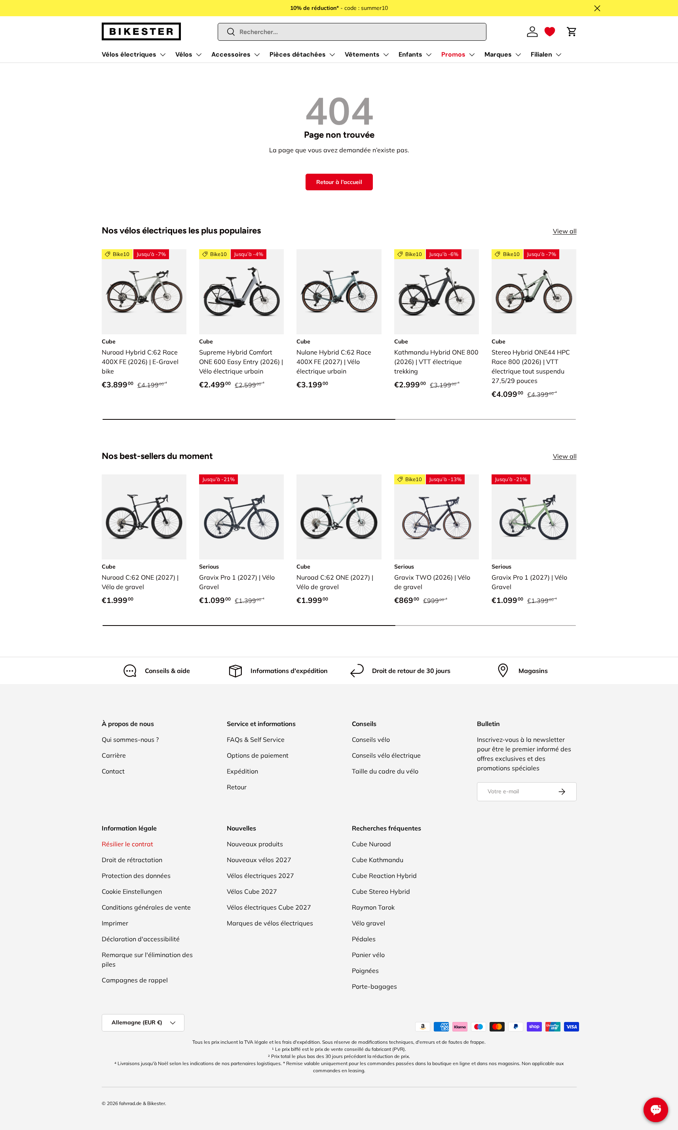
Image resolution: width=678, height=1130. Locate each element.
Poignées (365, 971)
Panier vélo (368, 955)
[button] (549, 31)
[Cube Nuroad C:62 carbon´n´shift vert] (144, 516)
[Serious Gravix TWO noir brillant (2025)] (436, 516)
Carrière (114, 755)
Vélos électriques (129, 54)
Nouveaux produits (255, 844)
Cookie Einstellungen (132, 891)
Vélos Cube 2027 (252, 891)
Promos (453, 54)
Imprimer (115, 923)
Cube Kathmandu (377, 860)
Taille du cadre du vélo (385, 771)
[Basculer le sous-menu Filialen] (558, 54)
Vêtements (362, 54)
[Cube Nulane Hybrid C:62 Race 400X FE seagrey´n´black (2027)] (338, 291)
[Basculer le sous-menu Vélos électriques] (162, 54)
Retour (237, 787)
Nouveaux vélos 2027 (259, 860)
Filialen (541, 54)
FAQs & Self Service (256, 739)
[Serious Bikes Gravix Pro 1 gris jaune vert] (534, 516)
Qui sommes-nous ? (130, 739)
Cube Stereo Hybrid (381, 891)
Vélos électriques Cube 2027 (269, 907)
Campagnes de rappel (135, 980)
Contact (113, 771)
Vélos (183, 54)
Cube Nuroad (371, 844)
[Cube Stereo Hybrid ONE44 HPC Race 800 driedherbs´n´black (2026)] (534, 291)
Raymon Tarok (373, 907)
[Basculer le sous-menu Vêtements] (386, 54)
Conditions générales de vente (146, 907)
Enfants (410, 54)
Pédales (364, 939)
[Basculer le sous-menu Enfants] (428, 54)
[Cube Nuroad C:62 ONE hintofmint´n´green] (338, 516)
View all (565, 231)
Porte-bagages (374, 986)
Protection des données (136, 876)
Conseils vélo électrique (386, 755)
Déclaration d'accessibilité (141, 939)
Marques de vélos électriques (270, 923)
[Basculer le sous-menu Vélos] (198, 54)
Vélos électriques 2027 (260, 876)
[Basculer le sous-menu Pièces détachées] (332, 54)
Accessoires (231, 54)
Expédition (242, 771)
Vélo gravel (368, 923)
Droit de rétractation (132, 860)
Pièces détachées (298, 54)
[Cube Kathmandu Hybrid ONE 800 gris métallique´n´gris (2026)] (436, 291)
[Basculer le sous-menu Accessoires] (257, 54)
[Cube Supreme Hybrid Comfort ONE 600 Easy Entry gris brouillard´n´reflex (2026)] (241, 291)
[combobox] (352, 32)
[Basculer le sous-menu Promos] (472, 54)
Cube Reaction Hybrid (384, 876)
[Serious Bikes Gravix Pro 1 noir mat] (241, 516)
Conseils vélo (371, 739)
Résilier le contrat (127, 844)
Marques (498, 54)
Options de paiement (258, 755)
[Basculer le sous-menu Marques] (518, 54)
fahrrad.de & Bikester (142, 1103)
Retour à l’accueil (339, 182)
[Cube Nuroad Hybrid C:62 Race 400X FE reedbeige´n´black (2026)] (144, 291)
